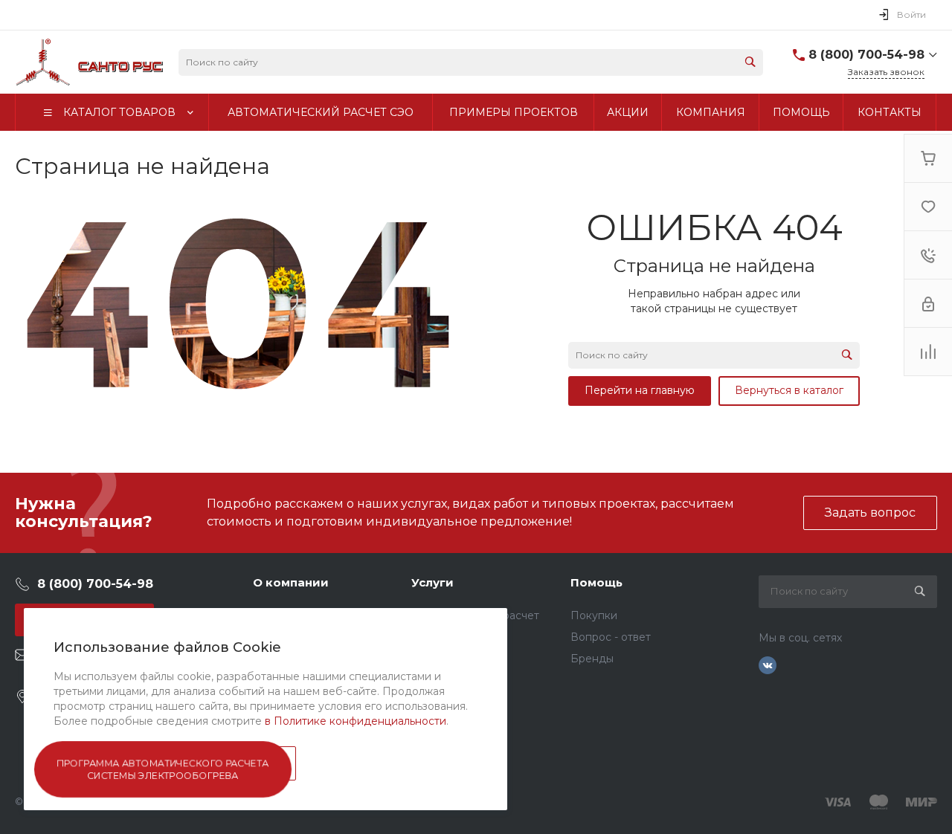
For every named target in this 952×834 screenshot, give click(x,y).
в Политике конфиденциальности (355, 721)
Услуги (432, 582)
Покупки (593, 615)
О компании (291, 582)
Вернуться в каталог (789, 390)
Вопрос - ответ (610, 637)
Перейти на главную (640, 390)
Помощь (596, 582)
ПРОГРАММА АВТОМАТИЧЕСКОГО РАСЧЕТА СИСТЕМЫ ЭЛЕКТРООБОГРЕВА (163, 769)
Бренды (592, 658)
